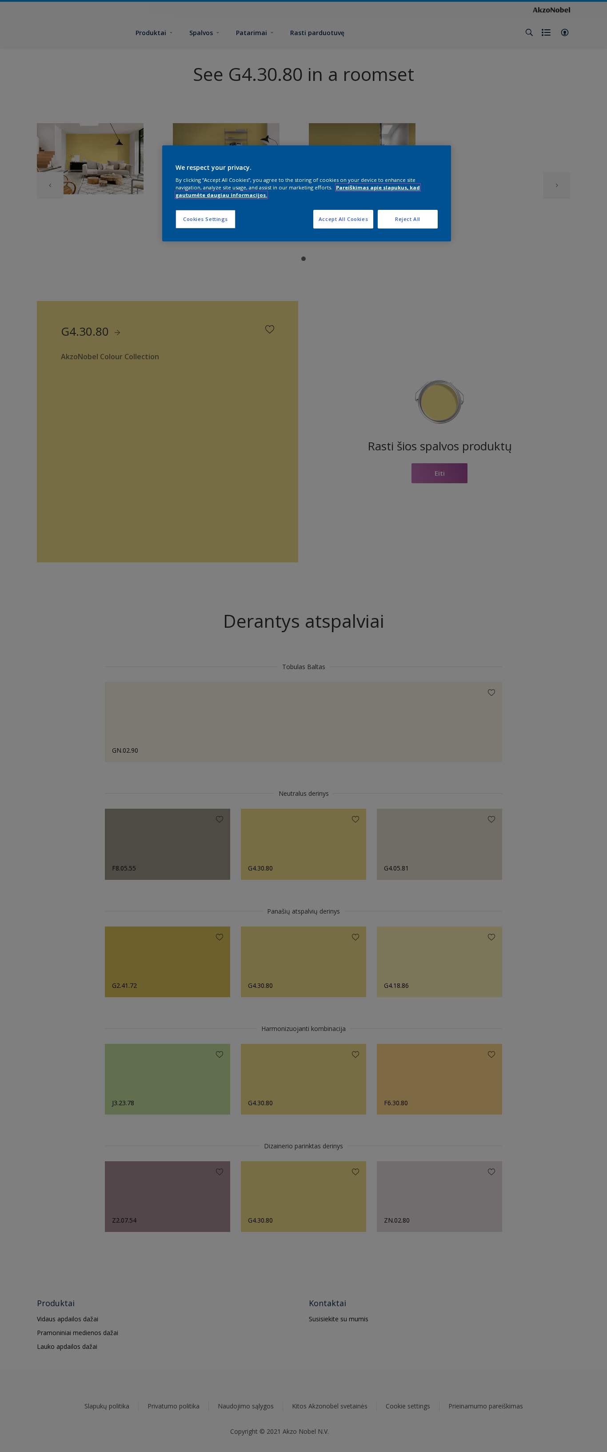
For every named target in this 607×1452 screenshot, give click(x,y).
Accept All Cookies (343, 219)
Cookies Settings (205, 219)
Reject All (407, 219)
